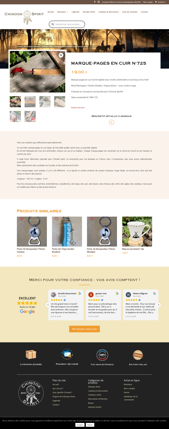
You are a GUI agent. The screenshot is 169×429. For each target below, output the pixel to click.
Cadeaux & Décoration (108, 12)
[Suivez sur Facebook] (145, 422)
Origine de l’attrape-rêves (64, 396)
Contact (144, 12)
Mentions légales (38, 422)
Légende (75, 12)
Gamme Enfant (94, 407)
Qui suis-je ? (58, 388)
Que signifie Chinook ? (62, 392)
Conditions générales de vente (59, 422)
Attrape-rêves (89, 12)
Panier (127, 392)
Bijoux (91, 403)
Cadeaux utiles (47, 46)
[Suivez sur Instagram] (150, 422)
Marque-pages (59, 46)
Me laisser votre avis (84, 329)
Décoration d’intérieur (98, 399)
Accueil (51, 12)
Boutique (61, 12)
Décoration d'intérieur (32, 46)
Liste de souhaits (130, 12)
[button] (61, 55)
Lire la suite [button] (56, 316)
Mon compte (148, 2)
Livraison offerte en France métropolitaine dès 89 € (121, 2)
